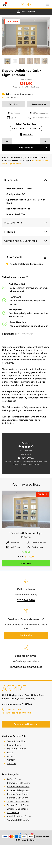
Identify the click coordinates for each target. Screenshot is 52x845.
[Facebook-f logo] (20, 834)
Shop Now (26, 563)
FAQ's (10, 752)
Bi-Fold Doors (14, 779)
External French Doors (18, 786)
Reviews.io (17, 464)
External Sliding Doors (18, 790)
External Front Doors (17, 794)
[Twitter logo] (26, 834)
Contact (11, 759)
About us (11, 756)
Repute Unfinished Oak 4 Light (15, 160)
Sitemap (11, 763)
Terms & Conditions (17, 741)
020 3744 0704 (26, 600)
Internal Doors (16, 157)
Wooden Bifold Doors (18, 820)
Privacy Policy (14, 745)
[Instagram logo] (32, 834)
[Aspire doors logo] (27, 4)
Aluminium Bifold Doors (19, 816)
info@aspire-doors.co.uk (26, 666)
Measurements (38, 104)
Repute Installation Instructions (26, 264)
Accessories (13, 812)
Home (5, 157)
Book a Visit (26, 635)
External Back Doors (17, 797)
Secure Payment (28, 11)
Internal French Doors (18, 805)
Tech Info (13, 104)
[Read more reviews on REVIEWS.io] (26, 457)
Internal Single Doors (17, 808)
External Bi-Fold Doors (18, 783)
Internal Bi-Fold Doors (35, 157)
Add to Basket (26, 147)
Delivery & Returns (16, 748)
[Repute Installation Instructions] (8, 264)
